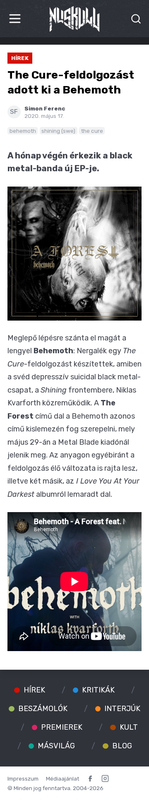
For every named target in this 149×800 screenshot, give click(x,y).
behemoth (23, 130)
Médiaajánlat (62, 778)
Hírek (20, 58)
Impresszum (22, 778)
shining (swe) (58, 130)
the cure (92, 130)
